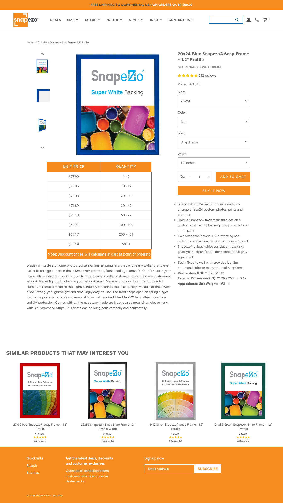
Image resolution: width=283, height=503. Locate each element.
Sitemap (33, 472)
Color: (182, 112)
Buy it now (214, 191)
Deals (55, 20)
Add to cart (233, 177)
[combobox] (220, 19)
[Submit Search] (237, 19)
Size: (181, 92)
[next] (272, 401)
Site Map (58, 495)
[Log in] (248, 19)
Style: (182, 133)
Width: (182, 154)
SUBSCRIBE (208, 469)
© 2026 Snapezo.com (39, 495)
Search (32, 466)
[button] (42, 53)
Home (30, 42)
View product (40, 395)
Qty (182, 176)
